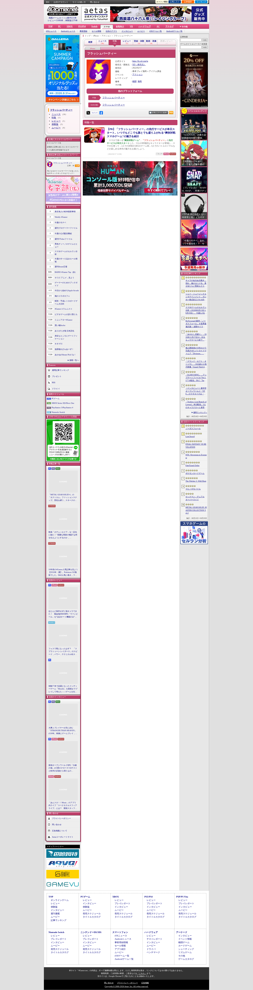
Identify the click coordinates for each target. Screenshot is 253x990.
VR (131, 26)
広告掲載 (145, 983)
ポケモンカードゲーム (195, 473)
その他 (181, 955)
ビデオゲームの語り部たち (66, 314)
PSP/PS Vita (182, 896)
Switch (94, 26)
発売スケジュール (92, 913)
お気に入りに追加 (159, 112)
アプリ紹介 (120, 949)
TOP (50, 26)
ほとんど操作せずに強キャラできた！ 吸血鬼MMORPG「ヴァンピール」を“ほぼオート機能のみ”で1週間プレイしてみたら (63, 614)
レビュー (56, 121)
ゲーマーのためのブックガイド (66, 284)
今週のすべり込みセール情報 (66, 260)
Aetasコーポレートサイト (62, 837)
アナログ (169, 26)
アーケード (181, 932)
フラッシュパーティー (62, 163)
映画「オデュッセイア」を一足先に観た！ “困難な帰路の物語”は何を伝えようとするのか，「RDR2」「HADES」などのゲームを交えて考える (63, 535)
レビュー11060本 (55, 20)
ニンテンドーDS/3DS (91, 932)
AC (158, 26)
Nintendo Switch (58, 412)
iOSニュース (51, 31)
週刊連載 (55, 913)
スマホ (107, 27)
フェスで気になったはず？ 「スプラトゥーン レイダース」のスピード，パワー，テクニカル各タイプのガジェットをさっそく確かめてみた (63, 652)
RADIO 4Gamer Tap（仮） (66, 272)
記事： (70, 166)
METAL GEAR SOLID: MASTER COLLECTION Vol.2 (196, 510)
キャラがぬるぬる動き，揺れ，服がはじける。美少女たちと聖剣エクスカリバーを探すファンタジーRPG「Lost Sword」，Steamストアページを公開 (196, 283)
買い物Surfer (60, 325)
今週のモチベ (60, 222)
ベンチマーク (153, 952)
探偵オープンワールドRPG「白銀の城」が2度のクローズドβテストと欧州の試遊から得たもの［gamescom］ (63, 768)
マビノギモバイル (193, 489)
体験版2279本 (71, 20)
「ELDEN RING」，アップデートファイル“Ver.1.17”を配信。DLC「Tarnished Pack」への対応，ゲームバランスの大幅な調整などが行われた (196, 378)
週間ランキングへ (200, 412)
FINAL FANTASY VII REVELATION (196, 445)
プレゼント (56, 376)
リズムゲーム (185, 952)
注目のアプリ (111, 31)
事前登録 (83, 31)
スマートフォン (120, 932)
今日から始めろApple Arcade (67, 290)
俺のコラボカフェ (62, 296)
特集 (54, 117)
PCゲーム (56, 398)
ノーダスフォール (193, 428)
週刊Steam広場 (61, 267)
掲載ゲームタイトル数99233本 (63, 18)
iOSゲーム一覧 (155, 31)
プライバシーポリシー (61, 818)
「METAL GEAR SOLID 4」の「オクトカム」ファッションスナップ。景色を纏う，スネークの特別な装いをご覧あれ (63, 498)
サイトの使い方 (79, 2)
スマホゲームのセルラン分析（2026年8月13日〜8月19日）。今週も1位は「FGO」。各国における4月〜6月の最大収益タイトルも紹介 (196, 310)
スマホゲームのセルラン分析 (66, 252)
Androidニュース (68, 31)
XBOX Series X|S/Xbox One (63, 403)
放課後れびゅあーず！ (64, 349)
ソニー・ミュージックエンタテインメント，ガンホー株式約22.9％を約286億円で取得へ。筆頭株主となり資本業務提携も (196, 297)
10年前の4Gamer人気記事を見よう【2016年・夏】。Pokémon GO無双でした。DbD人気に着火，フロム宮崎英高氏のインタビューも (63, 572)
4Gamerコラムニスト (63, 309)
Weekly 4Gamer (61, 217)
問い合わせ (94, 2)
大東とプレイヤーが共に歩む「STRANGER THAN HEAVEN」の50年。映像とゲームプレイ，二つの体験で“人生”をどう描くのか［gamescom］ (63, 731)
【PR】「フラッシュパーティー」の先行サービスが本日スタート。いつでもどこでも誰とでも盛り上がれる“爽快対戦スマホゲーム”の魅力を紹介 (141, 133)
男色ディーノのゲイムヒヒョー (66, 245)
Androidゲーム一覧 (174, 31)
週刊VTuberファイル (63, 239)
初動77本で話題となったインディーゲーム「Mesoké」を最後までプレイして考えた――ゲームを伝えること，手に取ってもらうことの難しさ (63, 689)
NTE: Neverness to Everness (196, 456)
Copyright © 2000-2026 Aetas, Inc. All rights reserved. (126, 986)
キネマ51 (58, 344)
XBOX (70, 26)
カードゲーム (185, 945)
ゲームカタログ (186, 959)
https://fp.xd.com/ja (140, 61)
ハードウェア (145, 26)
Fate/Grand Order (192, 465)
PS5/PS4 (82, 26)
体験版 (55, 124)
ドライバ (56, 389)
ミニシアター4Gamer (63, 320)
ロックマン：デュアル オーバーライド (195, 498)
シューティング (186, 949)
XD (133, 64)
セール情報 (96, 31)
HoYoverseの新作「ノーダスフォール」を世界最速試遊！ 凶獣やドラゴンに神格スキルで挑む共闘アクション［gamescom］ (196, 324)
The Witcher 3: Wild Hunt (196, 481)
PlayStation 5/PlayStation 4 (62, 408)
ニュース (56, 114)
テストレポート (154, 939)
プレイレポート (122, 903)
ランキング (201, 2)
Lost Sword (190, 436)
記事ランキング (58, 920)
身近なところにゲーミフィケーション (66, 337)
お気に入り (175, 2)
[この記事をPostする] (88, 113)
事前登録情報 (121, 942)
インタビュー (127, 31)
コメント (94, 113)
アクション (137, 74)
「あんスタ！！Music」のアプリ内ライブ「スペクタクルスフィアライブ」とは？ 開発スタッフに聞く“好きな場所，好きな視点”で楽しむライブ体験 (63, 806)
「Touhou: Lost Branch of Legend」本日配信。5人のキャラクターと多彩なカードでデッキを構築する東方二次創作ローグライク (196, 405)
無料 (140, 81)
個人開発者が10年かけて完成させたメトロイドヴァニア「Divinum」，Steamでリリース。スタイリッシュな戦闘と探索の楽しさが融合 (196, 351)
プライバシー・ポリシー (127, 983)
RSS (47, 2)
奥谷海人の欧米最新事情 (65, 211)
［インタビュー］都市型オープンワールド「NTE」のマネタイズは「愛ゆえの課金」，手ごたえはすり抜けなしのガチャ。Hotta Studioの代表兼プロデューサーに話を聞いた (196, 391)
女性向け (120, 26)
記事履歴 (188, 2)
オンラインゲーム (60, 900)
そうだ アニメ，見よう (64, 278)
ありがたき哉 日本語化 (64, 331)
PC (59, 26)
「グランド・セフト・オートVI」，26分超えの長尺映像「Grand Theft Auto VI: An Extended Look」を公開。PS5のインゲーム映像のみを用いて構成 (196, 364)
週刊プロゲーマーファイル (66, 228)
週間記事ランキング (60, 370)
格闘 (134, 81)
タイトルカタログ (92, 916)
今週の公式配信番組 (63, 233)
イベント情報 (185, 939)
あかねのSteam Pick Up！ (65, 355)
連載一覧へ (74, 360)
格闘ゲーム (183, 942)
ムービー (141, 31)
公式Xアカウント (61, 2)
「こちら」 (141, 973)
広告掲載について (59, 831)
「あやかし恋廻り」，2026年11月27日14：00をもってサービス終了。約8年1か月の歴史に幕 (196, 337)
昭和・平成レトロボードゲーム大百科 (66, 302)
